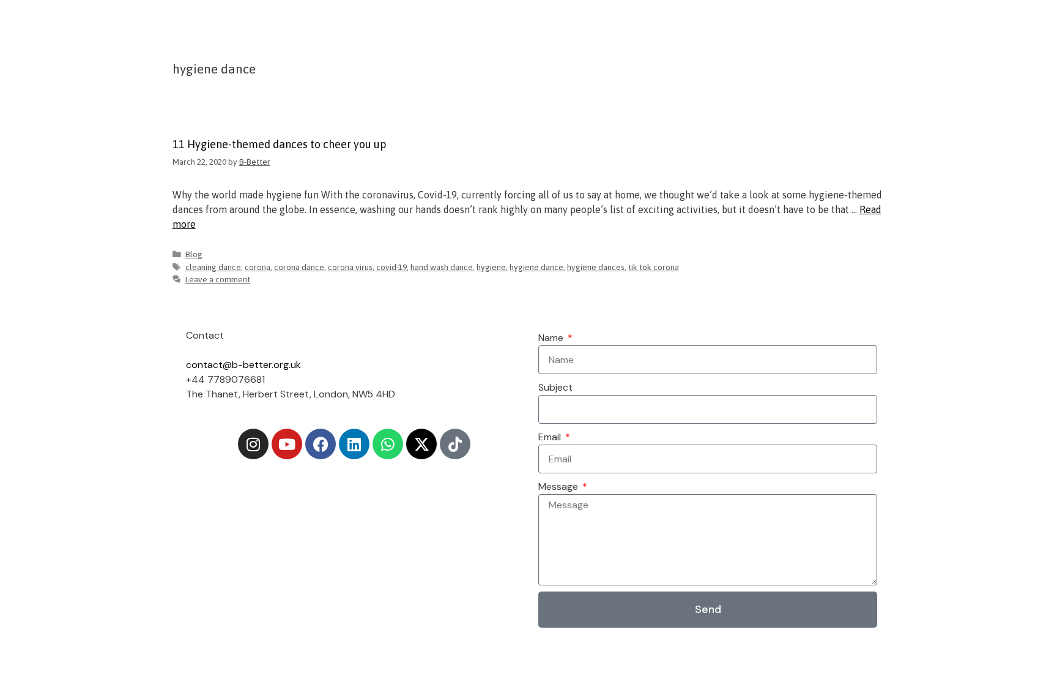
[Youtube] (287, 444)
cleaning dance (213, 267)
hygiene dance (536, 267)
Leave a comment (217, 279)
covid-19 (391, 267)
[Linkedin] (354, 444)
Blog (193, 254)
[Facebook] (320, 444)
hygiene (491, 267)
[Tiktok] (455, 444)
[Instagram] (253, 444)
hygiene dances (596, 267)
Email (550, 436)
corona (257, 267)
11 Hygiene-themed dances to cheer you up (279, 144)
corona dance (299, 267)
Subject (555, 387)
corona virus (350, 267)
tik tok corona (653, 267)
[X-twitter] (421, 444)
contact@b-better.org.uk (243, 364)
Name (552, 337)
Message (559, 486)
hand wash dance (441, 267)
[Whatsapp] (388, 444)
